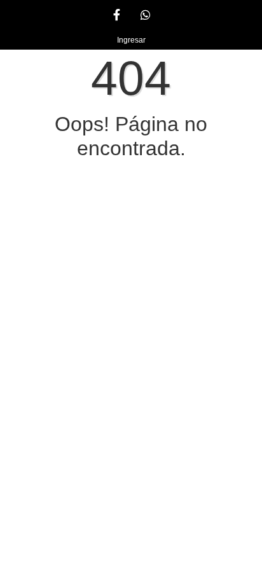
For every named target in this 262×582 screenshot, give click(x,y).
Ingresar (131, 40)
